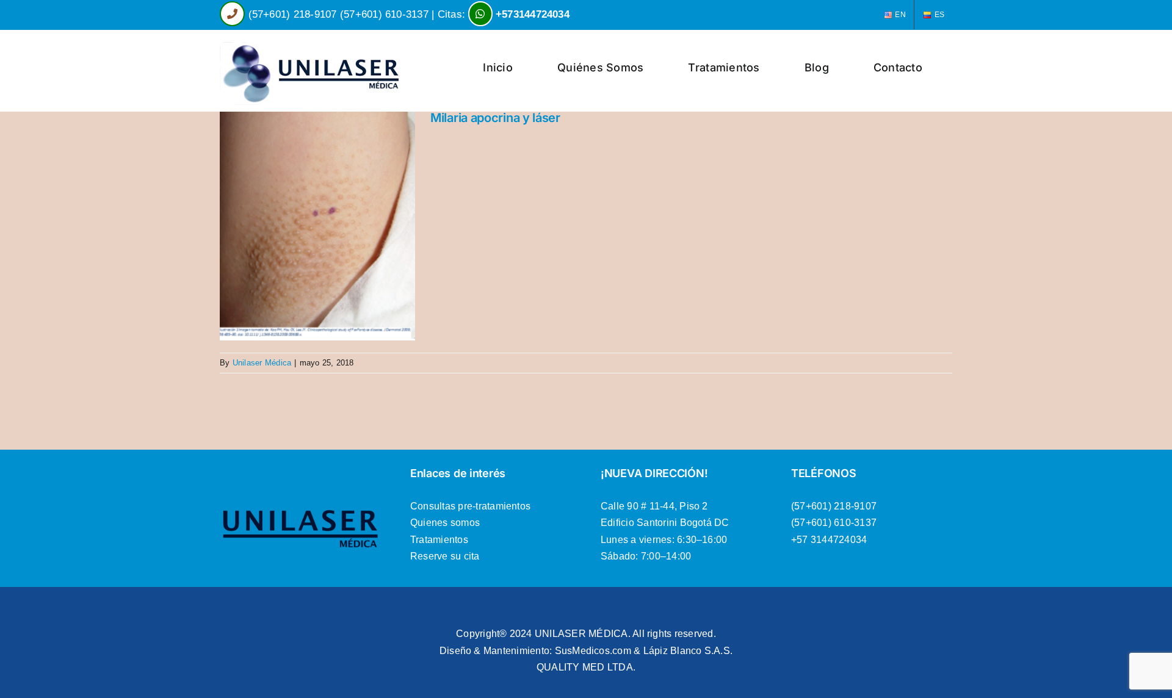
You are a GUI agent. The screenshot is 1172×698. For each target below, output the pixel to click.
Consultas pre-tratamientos (470, 506)
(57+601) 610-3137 (384, 14)
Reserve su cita (445, 556)
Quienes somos (445, 522)
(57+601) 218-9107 (292, 14)
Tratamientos (439, 539)
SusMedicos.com (593, 651)
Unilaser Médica (262, 362)
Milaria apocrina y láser (495, 117)
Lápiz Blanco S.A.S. (688, 651)
